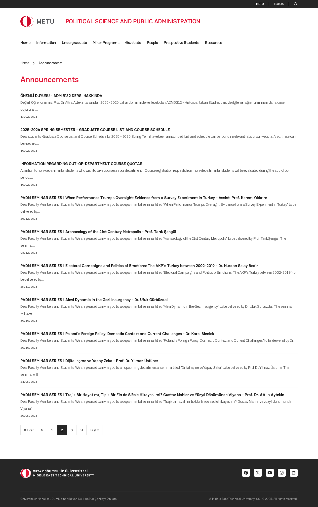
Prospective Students (181, 42)
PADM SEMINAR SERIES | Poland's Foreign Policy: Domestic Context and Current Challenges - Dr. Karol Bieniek (117, 333)
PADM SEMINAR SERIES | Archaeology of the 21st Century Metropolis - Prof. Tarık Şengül (98, 231)
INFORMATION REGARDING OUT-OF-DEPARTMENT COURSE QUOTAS (81, 163)
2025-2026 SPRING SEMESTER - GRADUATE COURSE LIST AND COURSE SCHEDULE (95, 129)
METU (260, 4)
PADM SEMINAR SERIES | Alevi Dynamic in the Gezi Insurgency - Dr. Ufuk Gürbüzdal (94, 299)
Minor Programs (106, 42)
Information (46, 42)
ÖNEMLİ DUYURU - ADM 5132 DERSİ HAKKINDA (61, 95)
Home (25, 42)
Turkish (279, 4)
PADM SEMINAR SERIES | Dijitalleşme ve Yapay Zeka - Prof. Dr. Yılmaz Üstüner (89, 360)
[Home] (37, 21)
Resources (213, 42)
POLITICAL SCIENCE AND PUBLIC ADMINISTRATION (133, 21)
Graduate (133, 42)
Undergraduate (74, 42)
